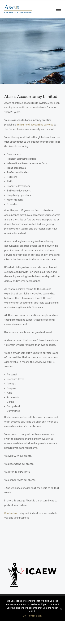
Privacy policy (35, 615)
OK (24, 615)
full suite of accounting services (35, 124)
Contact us (10, 513)
